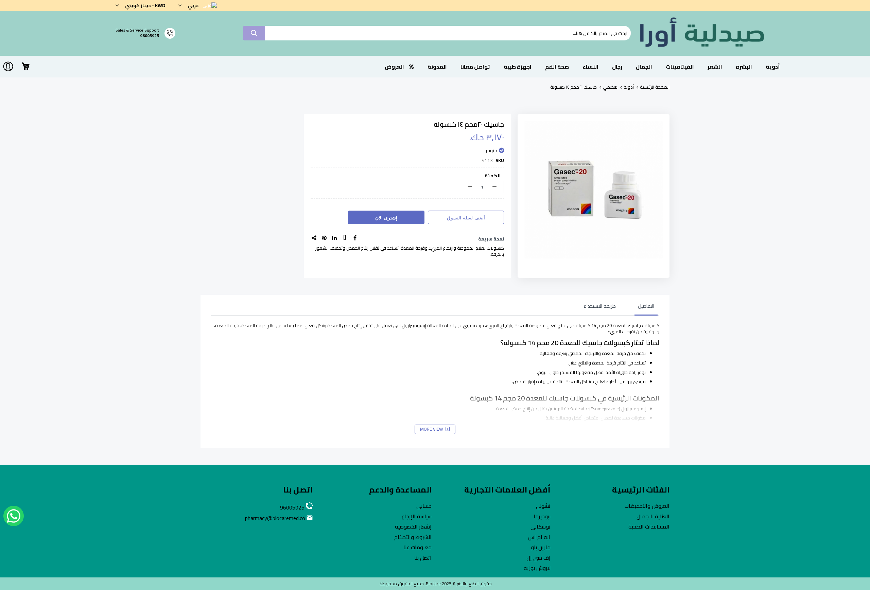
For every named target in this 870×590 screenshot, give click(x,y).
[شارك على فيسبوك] (354, 237)
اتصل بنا (423, 557)
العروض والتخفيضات (647, 505)
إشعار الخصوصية (413, 526)
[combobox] (437, 33)
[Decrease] (494, 187)
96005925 (149, 35)
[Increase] (469, 187)
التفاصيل (646, 306)
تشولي (543, 505)
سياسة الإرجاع (416, 516)
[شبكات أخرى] (314, 237)
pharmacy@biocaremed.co (276, 518)
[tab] (639, 308)
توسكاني (540, 526)
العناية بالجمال (653, 516)
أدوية (629, 87)
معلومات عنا (417, 547)
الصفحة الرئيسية (654, 87)
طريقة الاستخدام (600, 306)
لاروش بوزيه (537, 568)
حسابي (424, 505)
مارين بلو (541, 547)
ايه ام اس (539, 537)
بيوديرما (542, 516)
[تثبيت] (324, 237)
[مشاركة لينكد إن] (334, 237)
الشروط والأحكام (413, 537)
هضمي (610, 87)
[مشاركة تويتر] (344, 237)
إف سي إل (538, 557)
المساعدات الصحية (648, 526)
